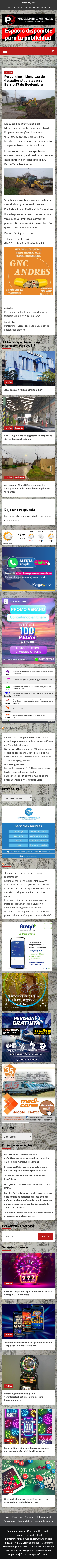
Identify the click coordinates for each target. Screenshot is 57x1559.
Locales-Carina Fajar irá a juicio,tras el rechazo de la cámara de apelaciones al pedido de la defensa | (28, 1197)
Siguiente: (26, 325)
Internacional (44, 1516)
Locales (9, 72)
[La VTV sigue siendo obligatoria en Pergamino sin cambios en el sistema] (28, 414)
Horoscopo (51, 722)
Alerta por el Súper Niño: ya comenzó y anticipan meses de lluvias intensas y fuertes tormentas (27, 489)
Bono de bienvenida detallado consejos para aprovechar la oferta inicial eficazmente (26, 1450)
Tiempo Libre (25, 1520)
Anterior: (25, 312)
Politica (9, 1283)
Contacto (18, 7)
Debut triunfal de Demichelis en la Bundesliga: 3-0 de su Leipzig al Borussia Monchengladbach (28, 760)
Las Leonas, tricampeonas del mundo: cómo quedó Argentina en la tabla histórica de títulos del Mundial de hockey (28, 741)
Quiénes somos (32, 7)
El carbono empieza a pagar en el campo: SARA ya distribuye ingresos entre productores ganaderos (28, 892)
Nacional (29, 1516)
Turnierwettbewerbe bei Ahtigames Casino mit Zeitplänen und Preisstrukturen (28, 1344)
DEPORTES (12, 728)
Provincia (19, 428)
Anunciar (45, 7)
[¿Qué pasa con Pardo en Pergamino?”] (28, 368)
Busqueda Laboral (44, 1520)
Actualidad (9, 1520)
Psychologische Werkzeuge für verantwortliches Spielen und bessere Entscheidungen (23, 1397)
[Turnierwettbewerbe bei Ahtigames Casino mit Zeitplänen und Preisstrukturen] (28, 1321)
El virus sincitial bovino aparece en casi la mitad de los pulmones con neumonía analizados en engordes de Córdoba (25, 903)
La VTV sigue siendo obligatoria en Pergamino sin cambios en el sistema (28, 437)
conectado (32, 516)
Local (6, 1516)
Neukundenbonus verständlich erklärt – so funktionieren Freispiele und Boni (26, 1501)
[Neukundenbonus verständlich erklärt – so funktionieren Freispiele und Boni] (28, 1477)
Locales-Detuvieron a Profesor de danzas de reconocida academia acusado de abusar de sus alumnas (28, 1204)
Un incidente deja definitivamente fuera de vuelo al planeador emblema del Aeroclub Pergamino (26, 1158)
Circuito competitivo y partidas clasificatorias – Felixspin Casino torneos (28, 1293)
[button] (5, 51)
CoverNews (26, 1554)
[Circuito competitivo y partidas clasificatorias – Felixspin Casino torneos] (28, 1270)
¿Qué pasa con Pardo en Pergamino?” (23, 390)
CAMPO (9, 864)
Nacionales (19, 477)
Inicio (9, 7)
